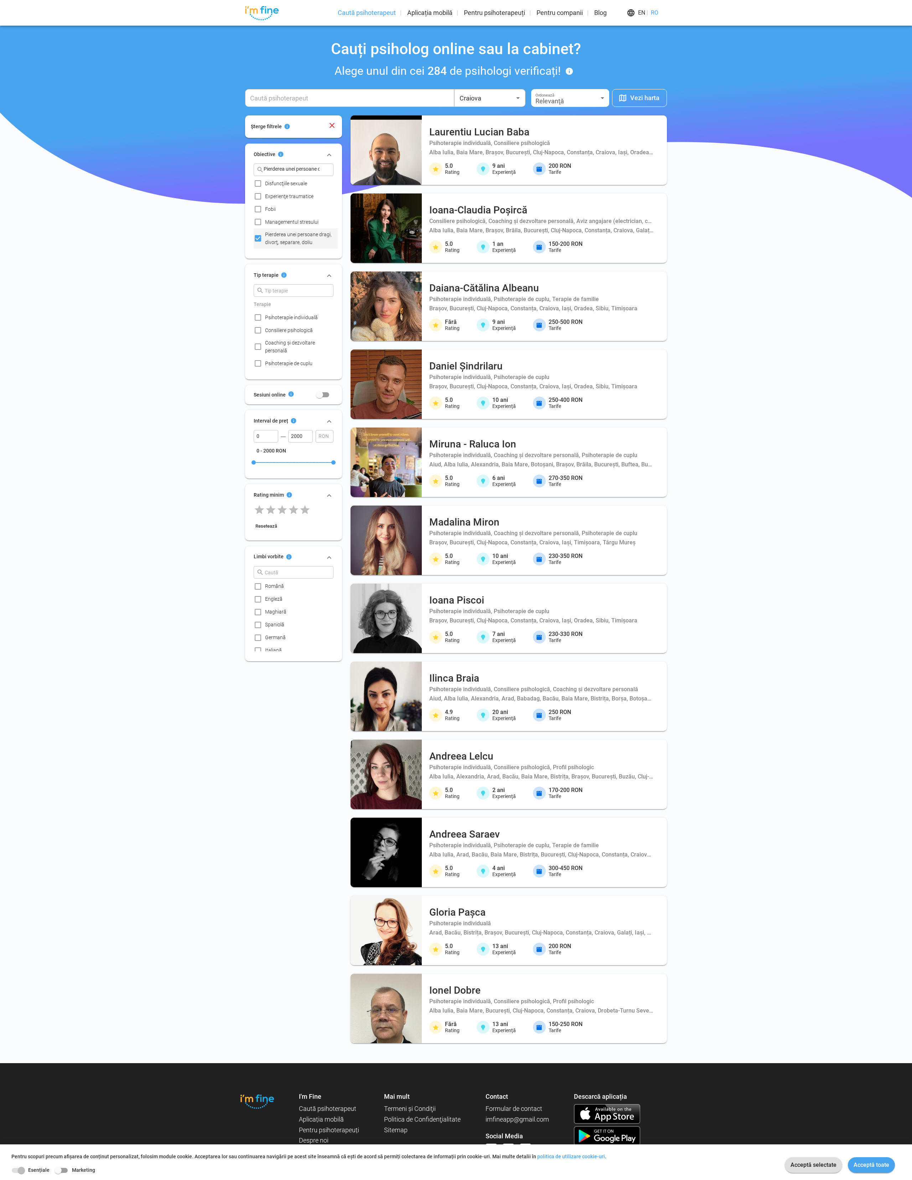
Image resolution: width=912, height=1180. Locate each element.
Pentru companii (560, 12)
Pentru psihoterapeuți (494, 12)
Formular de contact (514, 1108)
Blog (600, 12)
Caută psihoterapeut (367, 12)
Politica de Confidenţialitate (422, 1119)
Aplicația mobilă (429, 12)
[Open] (518, 98)
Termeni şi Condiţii (410, 1108)
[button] (570, 98)
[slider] (254, 462)
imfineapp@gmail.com (517, 1119)
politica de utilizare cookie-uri (571, 1156)
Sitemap (396, 1130)
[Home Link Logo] (257, 1101)
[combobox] (489, 98)
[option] (296, 183)
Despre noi (313, 1140)
